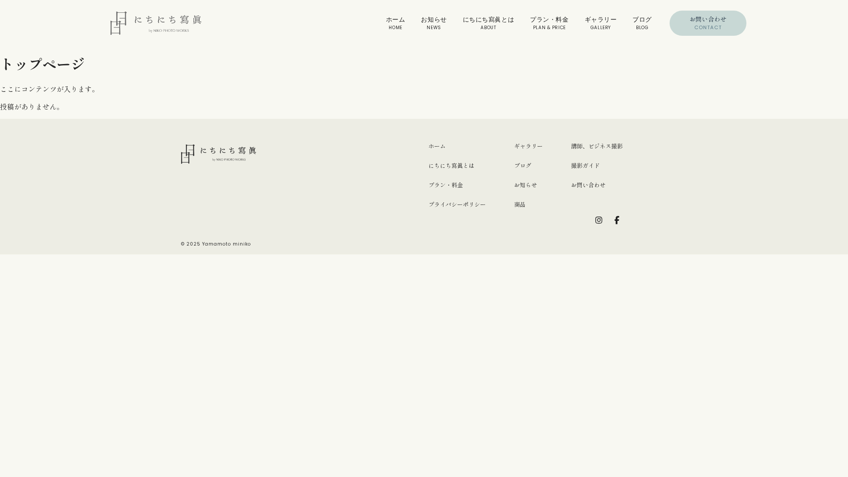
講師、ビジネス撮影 (597, 146)
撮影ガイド (585, 165)
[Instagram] (599, 220)
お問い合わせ (708, 23)
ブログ (642, 23)
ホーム (395, 23)
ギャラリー (601, 23)
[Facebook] (616, 220)
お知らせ (434, 23)
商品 (520, 204)
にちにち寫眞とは (488, 23)
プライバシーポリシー (457, 204)
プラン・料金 (549, 23)
